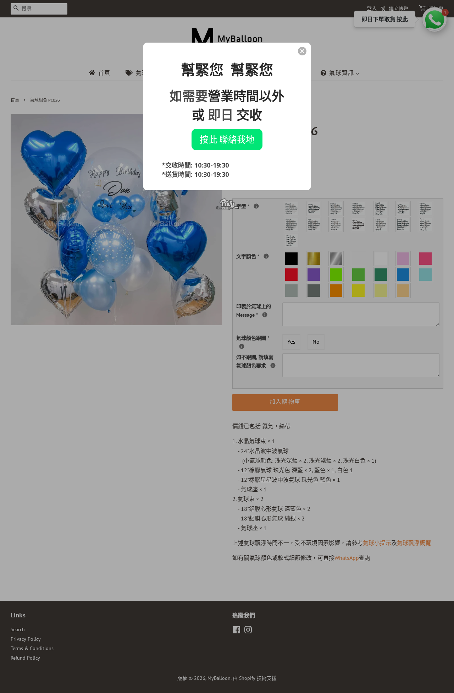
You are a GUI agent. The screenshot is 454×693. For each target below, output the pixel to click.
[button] (302, 51)
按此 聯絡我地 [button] (227, 139)
